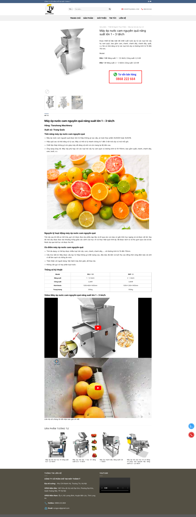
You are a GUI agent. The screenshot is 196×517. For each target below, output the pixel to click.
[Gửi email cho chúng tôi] (148, 1)
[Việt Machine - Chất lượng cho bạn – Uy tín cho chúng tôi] (54, 9)
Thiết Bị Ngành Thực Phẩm (117, 27)
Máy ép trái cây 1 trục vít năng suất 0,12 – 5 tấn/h (84, 460)
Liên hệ (122, 18)
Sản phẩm (88, 18)
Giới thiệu (102, 18)
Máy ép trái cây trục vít (136, 27)
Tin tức (112, 18)
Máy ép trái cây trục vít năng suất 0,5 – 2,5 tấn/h (57, 460)
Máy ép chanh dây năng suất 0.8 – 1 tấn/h (111, 460)
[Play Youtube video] (98, 328)
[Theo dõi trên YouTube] (150, 1)
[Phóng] (47, 92)
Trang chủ (75, 18)
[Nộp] (109, 9)
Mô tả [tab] (46, 115)
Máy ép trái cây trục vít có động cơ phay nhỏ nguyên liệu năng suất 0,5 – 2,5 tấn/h (138, 461)
